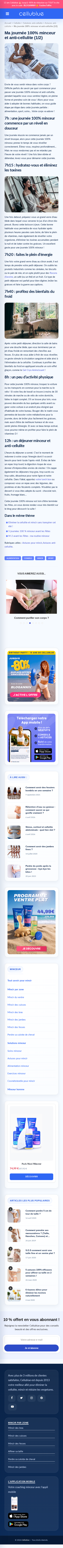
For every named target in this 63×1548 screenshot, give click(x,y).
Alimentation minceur (18, 1066)
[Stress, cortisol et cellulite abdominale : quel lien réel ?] (14, 832)
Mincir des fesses (16, 1027)
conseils (28, 558)
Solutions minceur (16, 1043)
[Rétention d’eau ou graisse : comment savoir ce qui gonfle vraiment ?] (14, 812)
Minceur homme (15, 1089)
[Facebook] (11, 1398)
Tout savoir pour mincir (19, 981)
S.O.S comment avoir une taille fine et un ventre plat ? (40, 1252)
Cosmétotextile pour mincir (21, 1081)
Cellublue (25, 1540)
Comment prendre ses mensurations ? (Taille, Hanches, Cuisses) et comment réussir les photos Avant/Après (40, 1233)
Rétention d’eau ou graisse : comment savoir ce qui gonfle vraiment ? (40, 810)
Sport (51, 558)
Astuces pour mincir (32, 543)
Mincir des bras (15, 1012)
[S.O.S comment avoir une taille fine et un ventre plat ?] (14, 1255)
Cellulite (17, 23)
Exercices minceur (16, 1073)
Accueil (8, 23)
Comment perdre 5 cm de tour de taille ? (39, 1212)
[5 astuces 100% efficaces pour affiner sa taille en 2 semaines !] (14, 1275)
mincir (40, 558)
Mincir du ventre (15, 997)
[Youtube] (12, 1407)
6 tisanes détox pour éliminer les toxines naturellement (36, 1292)
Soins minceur (14, 1051)
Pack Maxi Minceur (31, 1164)
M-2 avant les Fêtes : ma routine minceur (28, 536)
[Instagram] (32, 1398)
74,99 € (14, 1168)
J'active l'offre (45, 6)
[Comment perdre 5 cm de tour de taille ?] (14, 1216)
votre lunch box (43, 479)
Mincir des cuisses (16, 1005)
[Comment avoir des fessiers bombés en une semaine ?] (14, 792)
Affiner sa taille (15, 1451)
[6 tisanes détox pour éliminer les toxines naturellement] (14, 1294)
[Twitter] (21, 1398)
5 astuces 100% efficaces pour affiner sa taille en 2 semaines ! (39, 1273)
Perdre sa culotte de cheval (21, 1035)
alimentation (13, 558)
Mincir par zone (15, 989)
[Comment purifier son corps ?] (31, 597)
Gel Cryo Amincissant (33, 370)
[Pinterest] (41, 1398)
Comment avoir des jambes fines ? (40, 848)
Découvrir (31, 1177)
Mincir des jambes (16, 1020)
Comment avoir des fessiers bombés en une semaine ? (40, 789)
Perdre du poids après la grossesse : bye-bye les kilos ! (38, 869)
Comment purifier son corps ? (31, 618)
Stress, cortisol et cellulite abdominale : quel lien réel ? (40, 828)
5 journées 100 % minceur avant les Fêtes (29, 531)
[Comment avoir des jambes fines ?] (14, 851)
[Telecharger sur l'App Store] (31, 1516)
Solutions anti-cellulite (33, 23)
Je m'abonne (31, 1348)
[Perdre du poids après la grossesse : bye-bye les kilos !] (14, 871)
